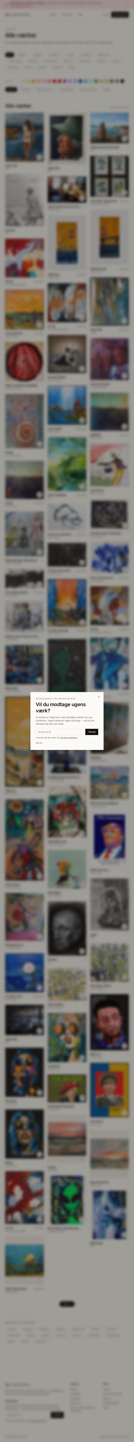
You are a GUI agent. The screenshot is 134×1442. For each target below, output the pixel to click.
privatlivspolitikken (68, 737)
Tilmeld (92, 731)
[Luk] (98, 696)
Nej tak (39, 743)
